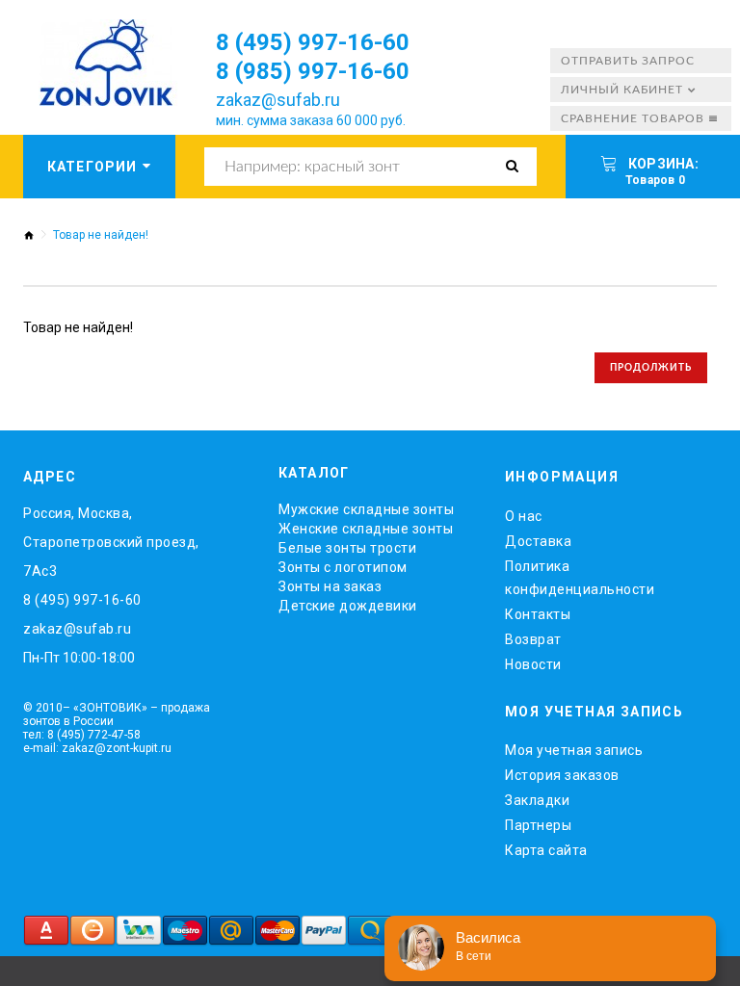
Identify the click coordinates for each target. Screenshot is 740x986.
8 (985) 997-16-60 (313, 71)
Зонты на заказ (330, 586)
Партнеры (538, 825)
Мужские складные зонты (366, 509)
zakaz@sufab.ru (278, 100)
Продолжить (651, 368)
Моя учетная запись (574, 750)
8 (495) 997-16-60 (313, 42)
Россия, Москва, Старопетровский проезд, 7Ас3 (111, 542)
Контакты (537, 614)
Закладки (537, 800)
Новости (533, 664)
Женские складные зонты (365, 528)
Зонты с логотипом (343, 567)
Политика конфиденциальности (579, 577)
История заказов (562, 775)
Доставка (538, 541)
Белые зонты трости (347, 548)
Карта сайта (546, 850)
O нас (523, 516)
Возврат (533, 639)
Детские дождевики (347, 605)
